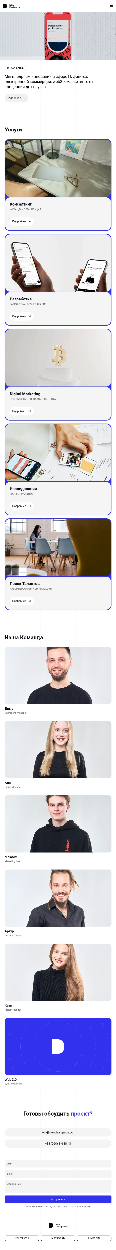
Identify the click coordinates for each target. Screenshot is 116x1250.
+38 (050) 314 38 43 (58, 1143)
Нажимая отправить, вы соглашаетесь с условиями (58, 1206)
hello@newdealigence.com (57, 1132)
